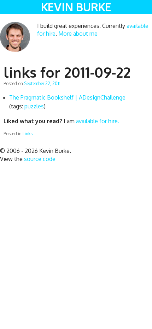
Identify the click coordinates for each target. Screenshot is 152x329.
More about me (78, 33)
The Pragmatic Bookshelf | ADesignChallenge (67, 97)
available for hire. (97, 121)
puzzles (34, 106)
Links (28, 133)
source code (39, 158)
